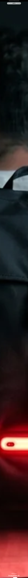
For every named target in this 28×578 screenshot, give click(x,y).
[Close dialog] (27, 279)
